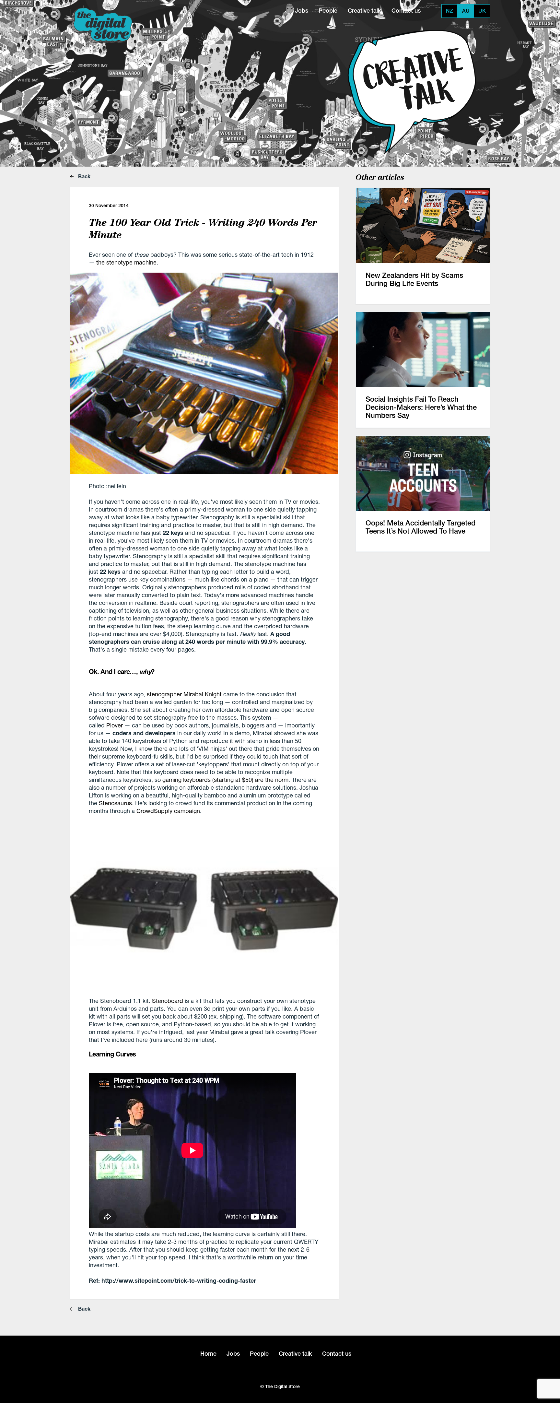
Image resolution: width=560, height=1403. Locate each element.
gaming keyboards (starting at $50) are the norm (225, 779)
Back (83, 176)
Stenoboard (167, 1000)
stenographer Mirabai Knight (184, 694)
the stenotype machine (126, 262)
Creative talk (364, 10)
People (328, 10)
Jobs (301, 10)
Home (208, 1353)
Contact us (406, 10)
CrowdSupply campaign (168, 810)
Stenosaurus (115, 803)
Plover (114, 725)
